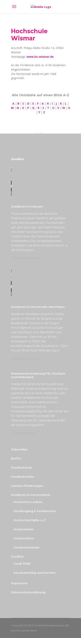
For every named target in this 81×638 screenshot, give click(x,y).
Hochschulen (23, 529)
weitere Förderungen (27, 486)
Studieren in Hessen (27, 206)
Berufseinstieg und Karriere (35, 573)
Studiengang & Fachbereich (35, 511)
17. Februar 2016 (23, 433)
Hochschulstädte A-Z (30, 520)
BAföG (16, 458)
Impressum (19, 583)
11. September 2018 (25, 258)
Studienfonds (21, 467)
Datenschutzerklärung (28, 592)
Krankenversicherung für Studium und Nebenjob (38, 375)
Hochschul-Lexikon (28, 502)
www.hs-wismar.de (40, 57)
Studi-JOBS (22, 563)
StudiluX (17, 556)
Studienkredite (22, 476)
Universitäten (24, 538)
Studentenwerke (27, 547)
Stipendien (19, 449)
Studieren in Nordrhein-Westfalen (38, 307)
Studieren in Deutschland (30, 495)
